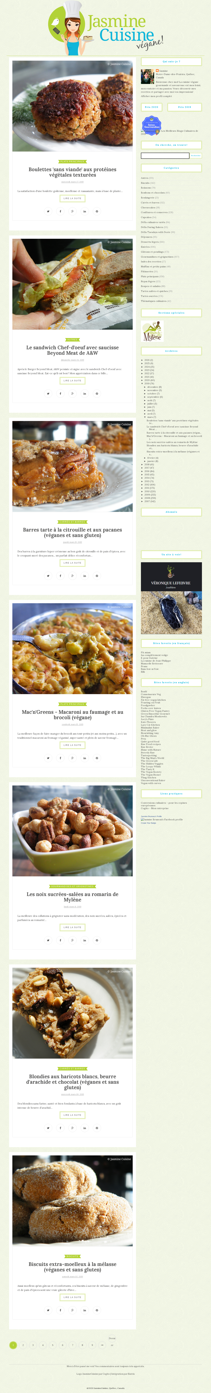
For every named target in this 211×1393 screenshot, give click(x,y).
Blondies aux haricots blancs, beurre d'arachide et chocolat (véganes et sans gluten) (72, 1081)
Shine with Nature (151, 749)
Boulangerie (147, 197)
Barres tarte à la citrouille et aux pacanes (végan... (174, 432)
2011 (147, 487)
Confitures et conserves (154, 212)
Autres (72, 340)
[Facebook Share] (60, 211)
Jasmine (163, 70)
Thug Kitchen (148, 777)
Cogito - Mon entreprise (155, 808)
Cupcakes (146, 217)
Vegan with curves (151, 783)
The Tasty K (147, 769)
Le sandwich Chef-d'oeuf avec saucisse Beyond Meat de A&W (72, 350)
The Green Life (149, 760)
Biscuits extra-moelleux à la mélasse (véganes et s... (173, 453)
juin (149, 406)
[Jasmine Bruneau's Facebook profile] (162, 819)
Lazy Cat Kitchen (150, 724)
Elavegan (146, 697)
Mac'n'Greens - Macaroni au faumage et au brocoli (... (174, 437)
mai (149, 410)
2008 (148, 497)
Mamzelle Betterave (152, 663)
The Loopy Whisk (151, 766)
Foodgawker (148, 705)
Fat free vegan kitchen (153, 699)
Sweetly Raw (148, 752)
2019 (147, 383)
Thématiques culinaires (153, 301)
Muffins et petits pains (153, 266)
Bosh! (144, 691)
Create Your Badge (148, 823)
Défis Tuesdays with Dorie (155, 232)
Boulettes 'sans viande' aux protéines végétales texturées (72, 172)
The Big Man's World (152, 758)
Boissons (146, 187)
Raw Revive (147, 746)
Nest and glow (149, 730)
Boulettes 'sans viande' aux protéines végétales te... (172, 422)
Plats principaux (72, 161)
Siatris (131, 1374)
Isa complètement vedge (154, 655)
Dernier (112, 1340)
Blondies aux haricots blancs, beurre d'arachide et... (172, 447)
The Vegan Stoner (151, 774)
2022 (147, 373)
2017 (147, 467)
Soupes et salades (151, 286)
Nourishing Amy (150, 733)
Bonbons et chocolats (153, 192)
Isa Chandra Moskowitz (154, 716)
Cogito (106, 1374)
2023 (147, 370)
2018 (147, 464)
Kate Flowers (148, 722)
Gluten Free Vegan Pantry (155, 710)
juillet (150, 403)
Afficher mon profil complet (156, 96)
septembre (153, 396)
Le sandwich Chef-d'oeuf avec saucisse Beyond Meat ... (172, 428)
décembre (153, 386)
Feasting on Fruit (150, 702)
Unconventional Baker (153, 780)
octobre (152, 393)
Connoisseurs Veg (151, 694)
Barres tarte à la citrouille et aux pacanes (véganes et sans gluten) (72, 532)
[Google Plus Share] (72, 211)
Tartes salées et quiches (154, 291)
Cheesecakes (148, 207)
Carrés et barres (72, 522)
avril (150, 413)
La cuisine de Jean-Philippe (156, 660)
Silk (143, 671)
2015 (147, 474)
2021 (147, 376)
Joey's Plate (147, 719)
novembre (153, 390)
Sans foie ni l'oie (150, 669)
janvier (151, 461)
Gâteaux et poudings (152, 251)
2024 (147, 366)
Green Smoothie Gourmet (155, 713)
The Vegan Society (151, 771)
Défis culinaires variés (153, 222)
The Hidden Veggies (152, 763)
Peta (143, 738)
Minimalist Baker (150, 727)
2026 (147, 360)
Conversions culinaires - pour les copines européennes (164, 804)
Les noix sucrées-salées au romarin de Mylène (72, 897)
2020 (148, 380)
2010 (147, 491)
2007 (148, 501)
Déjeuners (146, 236)
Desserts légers (150, 241)
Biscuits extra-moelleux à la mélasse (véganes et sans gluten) (72, 1267)
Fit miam (146, 652)
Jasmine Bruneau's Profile (151, 816)
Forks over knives (151, 708)
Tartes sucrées (149, 296)
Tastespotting (149, 755)
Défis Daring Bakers (152, 227)
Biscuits (72, 1256)
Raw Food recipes (151, 744)
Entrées (145, 246)
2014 (147, 477)
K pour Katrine (149, 657)
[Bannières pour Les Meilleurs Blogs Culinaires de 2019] (171, 132)
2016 (147, 471)
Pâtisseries (147, 271)
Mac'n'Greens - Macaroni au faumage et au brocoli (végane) (72, 715)
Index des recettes (151, 261)
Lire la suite (72, 198)
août (150, 400)
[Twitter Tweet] (48, 211)
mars (150, 417)
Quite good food (150, 741)
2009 (148, 494)
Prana (144, 666)
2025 (147, 363)
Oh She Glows (149, 735)
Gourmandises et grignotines (72, 886)
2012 (147, 484)
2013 (147, 481)
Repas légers (148, 281)
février (151, 457)
